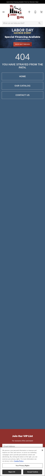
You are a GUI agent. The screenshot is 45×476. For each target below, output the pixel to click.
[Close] (42, 450)
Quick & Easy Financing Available (15, 2)
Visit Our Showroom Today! (31, 2)
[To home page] (16, 12)
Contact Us (22, 95)
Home (22, 76)
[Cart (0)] (41, 12)
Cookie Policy (18, 461)
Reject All (12, 472)
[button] (3, 12)
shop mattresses (22, 44)
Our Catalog (22, 86)
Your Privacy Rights (22, 465)
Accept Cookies (32, 472)
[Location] (29, 12)
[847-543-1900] (35, 12)
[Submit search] (39, 23)
